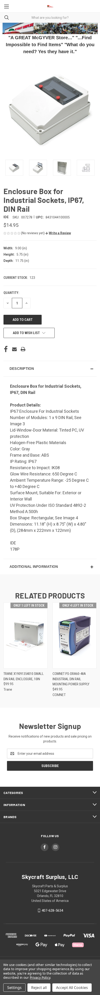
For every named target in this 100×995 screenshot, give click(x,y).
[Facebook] (5, 349)
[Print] (23, 349)
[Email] (14, 349)
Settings (14, 987)
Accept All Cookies (72, 987)
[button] (58, 233)
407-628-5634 (52, 910)
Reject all (39, 987)
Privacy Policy (40, 977)
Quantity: (11, 293)
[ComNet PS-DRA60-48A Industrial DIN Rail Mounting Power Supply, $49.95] (74, 635)
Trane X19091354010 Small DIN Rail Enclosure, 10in (23, 676)
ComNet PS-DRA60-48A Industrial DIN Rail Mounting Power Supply (71, 679)
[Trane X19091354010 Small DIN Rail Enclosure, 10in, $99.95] (25, 635)
